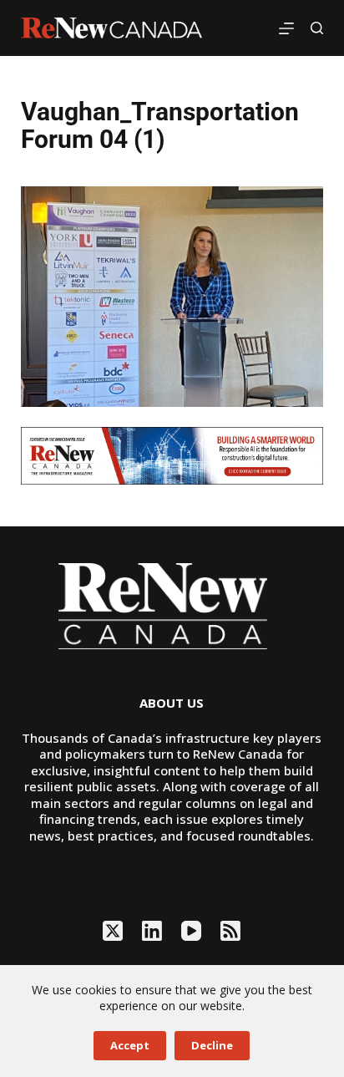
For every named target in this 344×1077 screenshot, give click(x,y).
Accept (129, 1045)
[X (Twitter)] (113, 931)
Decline (212, 1045)
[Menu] (286, 28)
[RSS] (230, 931)
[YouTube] (191, 931)
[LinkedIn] (152, 931)
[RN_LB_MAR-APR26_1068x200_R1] (172, 454)
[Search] (317, 28)
